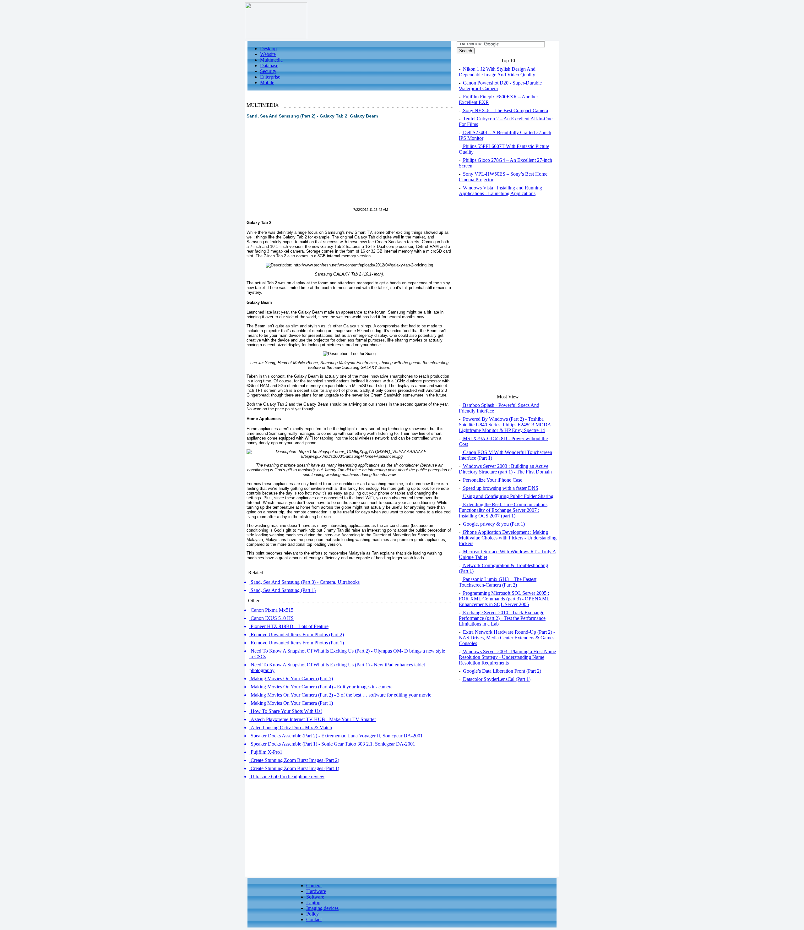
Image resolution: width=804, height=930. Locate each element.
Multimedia (271, 60)
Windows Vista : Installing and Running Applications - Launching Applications (500, 190)
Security (268, 71)
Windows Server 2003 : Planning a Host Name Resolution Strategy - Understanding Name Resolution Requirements (507, 657)
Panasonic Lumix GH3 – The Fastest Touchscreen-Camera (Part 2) (497, 582)
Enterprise (270, 76)
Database (269, 65)
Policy (312, 913)
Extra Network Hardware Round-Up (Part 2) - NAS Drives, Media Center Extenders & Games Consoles (507, 637)
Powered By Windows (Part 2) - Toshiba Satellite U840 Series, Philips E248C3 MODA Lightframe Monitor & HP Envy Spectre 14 (505, 424)
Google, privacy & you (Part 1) (493, 524)
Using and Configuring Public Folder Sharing (507, 496)
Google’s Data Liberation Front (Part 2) (501, 671)
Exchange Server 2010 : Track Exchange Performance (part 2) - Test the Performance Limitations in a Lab (502, 618)
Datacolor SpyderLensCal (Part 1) (496, 679)
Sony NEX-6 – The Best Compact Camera (505, 110)
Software (315, 897)
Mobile (267, 82)
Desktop (268, 48)
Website (268, 54)
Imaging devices (322, 908)
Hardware (316, 891)
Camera (314, 885)
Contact (314, 919)
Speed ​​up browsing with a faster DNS (500, 488)
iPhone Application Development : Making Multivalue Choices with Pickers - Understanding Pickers (508, 537)
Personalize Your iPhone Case (492, 480)
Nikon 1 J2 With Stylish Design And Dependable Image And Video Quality (497, 71)
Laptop (313, 902)
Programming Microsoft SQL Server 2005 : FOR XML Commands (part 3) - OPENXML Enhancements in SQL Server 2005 (504, 598)
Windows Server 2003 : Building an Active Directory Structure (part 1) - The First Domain (505, 468)
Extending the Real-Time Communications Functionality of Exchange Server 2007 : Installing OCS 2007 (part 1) (503, 510)
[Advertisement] (299, 167)
